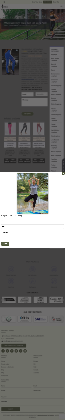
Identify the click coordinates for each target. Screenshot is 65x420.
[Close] (63, 173)
